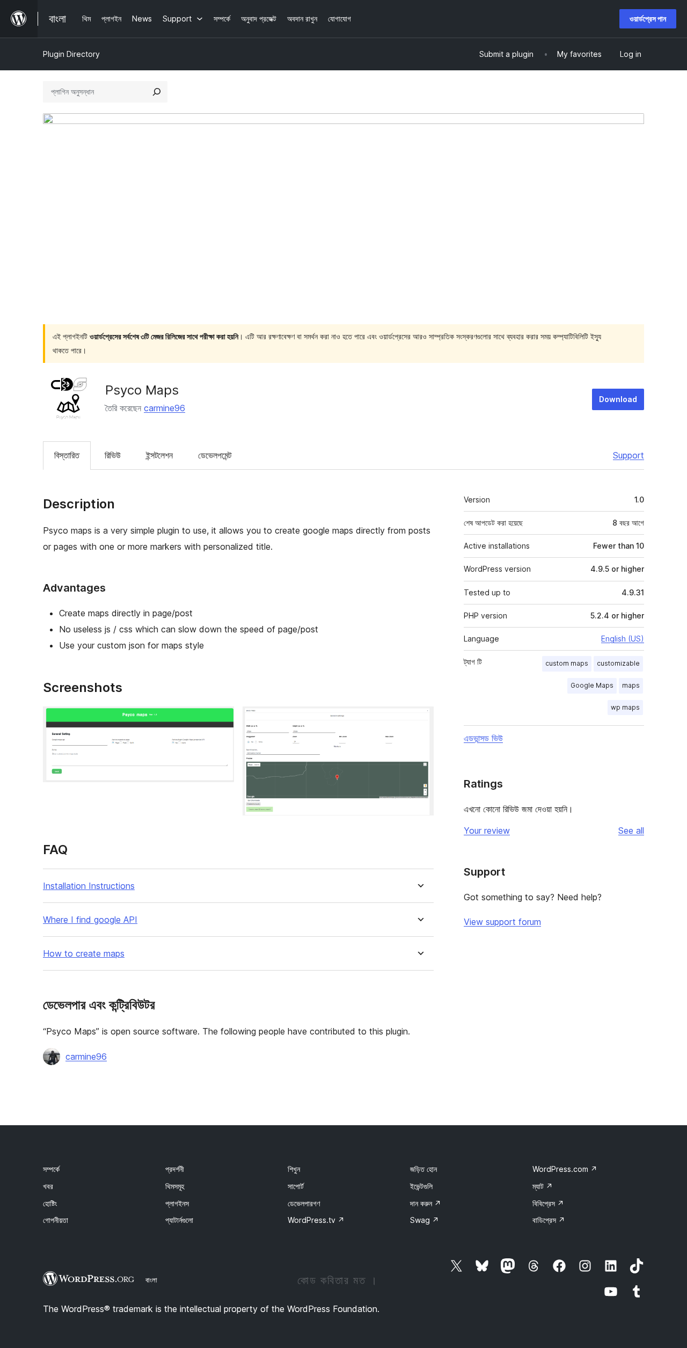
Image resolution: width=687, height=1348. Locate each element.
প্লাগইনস (177, 1203)
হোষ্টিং (50, 1203)
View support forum (502, 921)
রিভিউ (113, 455)
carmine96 (164, 408)
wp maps (625, 707)
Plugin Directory (71, 54)
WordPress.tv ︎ (316, 1220)
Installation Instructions (89, 886)
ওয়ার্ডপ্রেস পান (648, 18)
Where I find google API (90, 920)
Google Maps (592, 685)
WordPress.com (564, 1169)
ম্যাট (542, 1186)
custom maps (566, 663)
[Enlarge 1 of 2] (219, 721)
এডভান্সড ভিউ (483, 738)
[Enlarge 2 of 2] (419, 721)
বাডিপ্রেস (548, 1220)
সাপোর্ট (296, 1186)
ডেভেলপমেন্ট (214, 455)
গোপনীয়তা (55, 1220)
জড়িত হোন (423, 1169)
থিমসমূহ (174, 1186)
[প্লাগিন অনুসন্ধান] (156, 92)
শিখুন (294, 1169)
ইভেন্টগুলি (421, 1186)
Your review (487, 830)
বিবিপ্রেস (548, 1203)
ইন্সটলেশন (159, 455)
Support (628, 455)
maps (631, 685)
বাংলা (151, 1280)
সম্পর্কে (51, 1169)
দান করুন (425, 1203)
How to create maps (84, 954)
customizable (618, 663)
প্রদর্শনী (174, 1169)
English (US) (622, 638)
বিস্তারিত (66, 455)
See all (631, 830)
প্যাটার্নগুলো (179, 1220)
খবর (48, 1186)
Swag (424, 1220)
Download (618, 399)
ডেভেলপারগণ (304, 1203)
